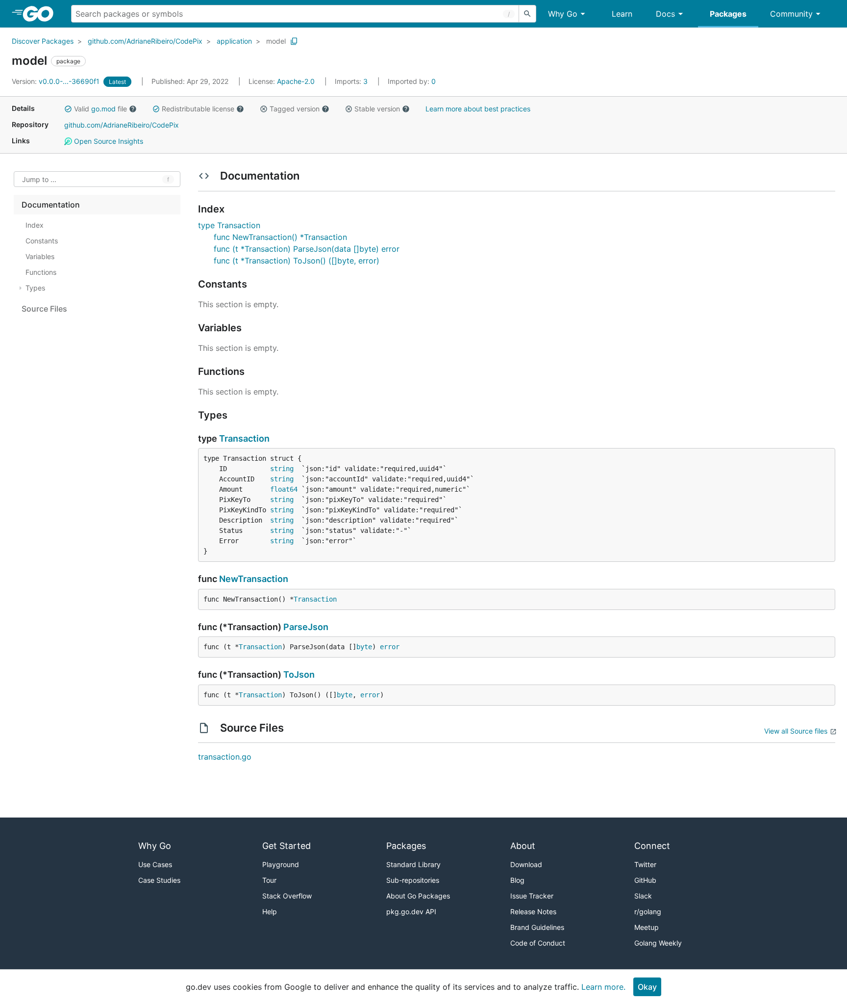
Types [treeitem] (35, 288)
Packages (728, 14)
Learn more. (603, 987)
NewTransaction (253, 579)
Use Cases (155, 864)
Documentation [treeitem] (51, 205)
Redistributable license (198, 109)
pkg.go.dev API (411, 911)
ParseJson (305, 627)
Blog (517, 880)
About (522, 846)
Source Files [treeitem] (44, 309)
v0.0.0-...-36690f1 (56, 81)
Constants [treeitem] (41, 241)
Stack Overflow (287, 896)
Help (269, 911)
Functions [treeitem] (40, 272)
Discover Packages (43, 41)
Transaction (244, 438)
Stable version (377, 109)
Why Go (562, 14)
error (389, 647)
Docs (665, 14)
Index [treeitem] (34, 225)
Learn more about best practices (477, 109)
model (276, 41)
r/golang (647, 911)
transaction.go (224, 757)
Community (791, 14)
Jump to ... (39, 179)
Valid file (100, 109)
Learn (622, 14)
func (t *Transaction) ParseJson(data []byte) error (306, 249)
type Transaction (229, 225)
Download (526, 864)
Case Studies (159, 880)
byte (364, 647)
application (234, 41)
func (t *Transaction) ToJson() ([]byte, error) (296, 260)
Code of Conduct (537, 943)
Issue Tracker (531, 896)
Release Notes (533, 911)
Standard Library (413, 864)
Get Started (286, 846)
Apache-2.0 (296, 81)
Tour (269, 880)
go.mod (103, 109)
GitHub (645, 880)
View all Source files (795, 731)
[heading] (41, 14)
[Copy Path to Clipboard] (294, 41)
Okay (647, 987)
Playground (280, 864)
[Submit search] (527, 14)
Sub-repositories (412, 880)
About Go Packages (418, 896)
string (282, 469)
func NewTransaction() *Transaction (280, 237)
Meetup (646, 927)
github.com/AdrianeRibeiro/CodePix (145, 41)
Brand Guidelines (537, 927)
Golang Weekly (658, 943)
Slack (643, 896)
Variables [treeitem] (39, 256)
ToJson (299, 674)
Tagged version (295, 109)
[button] (68, 109)
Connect (652, 846)
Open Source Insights (107, 141)
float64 (284, 489)
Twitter (645, 864)
